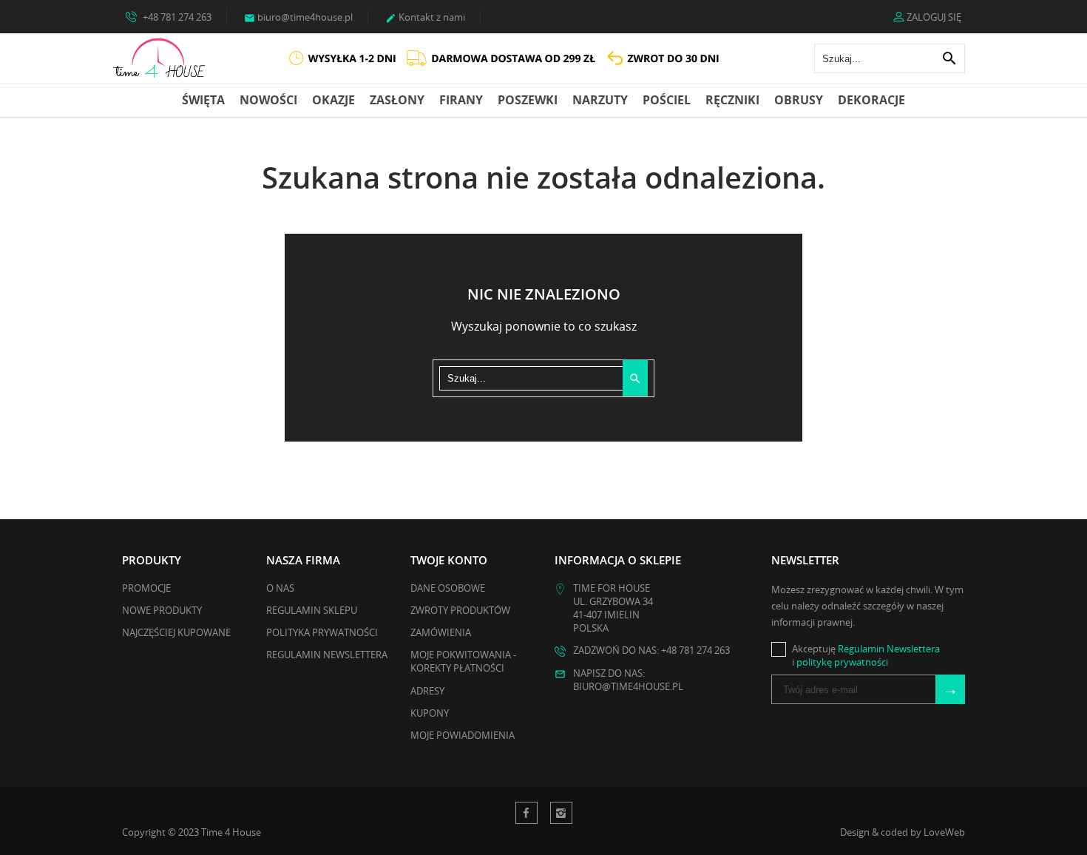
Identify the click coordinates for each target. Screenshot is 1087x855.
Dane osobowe (447, 588)
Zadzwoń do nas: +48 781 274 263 (651, 650)
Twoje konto (448, 559)
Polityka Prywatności (322, 632)
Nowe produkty (162, 610)
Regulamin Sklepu (311, 610)
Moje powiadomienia (462, 735)
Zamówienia (440, 632)
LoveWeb (944, 832)
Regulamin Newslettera (326, 654)
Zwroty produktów (460, 610)
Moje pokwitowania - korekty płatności (463, 661)
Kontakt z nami (425, 17)
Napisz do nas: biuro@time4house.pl (628, 679)
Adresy (427, 690)
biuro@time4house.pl (298, 17)
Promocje (146, 588)
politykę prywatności (842, 662)
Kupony (429, 713)
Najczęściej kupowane (176, 632)
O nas (280, 588)
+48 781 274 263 (175, 17)
